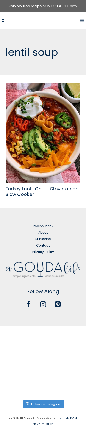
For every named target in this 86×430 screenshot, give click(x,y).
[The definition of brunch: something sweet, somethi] (72, 371)
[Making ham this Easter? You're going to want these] (13, 388)
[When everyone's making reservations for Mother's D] (13, 353)
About (43, 232)
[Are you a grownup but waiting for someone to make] (72, 336)
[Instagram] (43, 304)
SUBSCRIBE (60, 5)
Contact (43, 245)
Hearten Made (68, 417)
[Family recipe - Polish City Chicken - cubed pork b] (13, 371)
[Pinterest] (57, 304)
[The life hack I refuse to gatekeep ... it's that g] (42, 371)
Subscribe (43, 239)
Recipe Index (43, 226)
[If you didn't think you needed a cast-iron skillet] (42, 353)
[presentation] (43, 133)
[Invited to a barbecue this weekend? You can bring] (13, 336)
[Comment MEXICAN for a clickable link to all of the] (72, 353)
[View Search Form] (3, 21)
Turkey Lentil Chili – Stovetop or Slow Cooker (41, 192)
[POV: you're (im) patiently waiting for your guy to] (42, 336)
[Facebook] (28, 304)
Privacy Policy (43, 251)
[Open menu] (82, 20)
